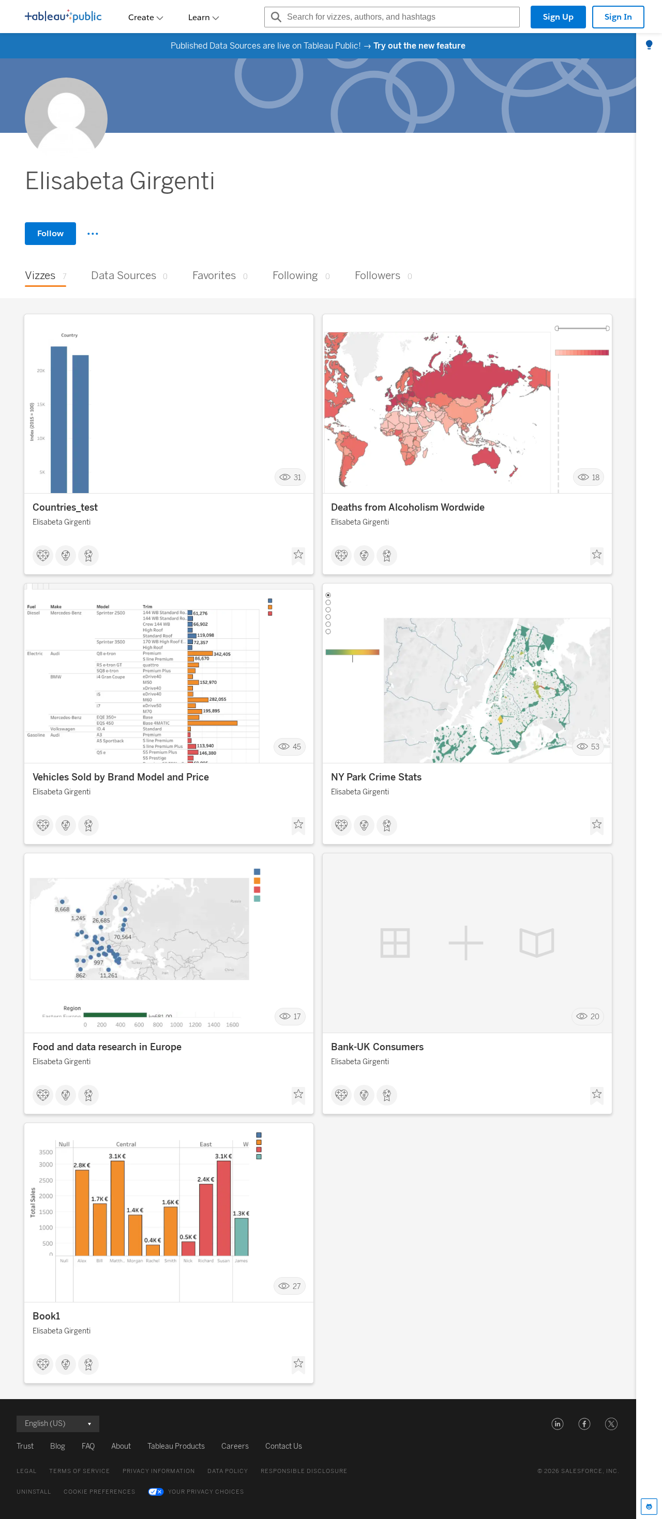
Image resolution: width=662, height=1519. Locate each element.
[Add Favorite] (298, 556)
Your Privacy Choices (206, 1492)
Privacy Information (159, 1471)
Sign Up (558, 16)
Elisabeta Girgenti (62, 522)
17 (297, 1016)
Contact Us (283, 1446)
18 (595, 477)
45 (297, 747)
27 (297, 1286)
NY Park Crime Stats (376, 777)
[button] (557, 1424)
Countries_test (65, 507)
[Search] (274, 17)
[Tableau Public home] (63, 17)
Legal (27, 1471)
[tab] (649, 45)
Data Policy (227, 1471)
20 (595, 1016)
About (121, 1446)
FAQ (88, 1446)
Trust (25, 1446)
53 (595, 747)
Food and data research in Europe (107, 1047)
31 (297, 477)
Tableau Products (176, 1446)
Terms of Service (79, 1471)
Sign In (618, 16)
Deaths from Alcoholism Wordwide (408, 507)
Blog (57, 1446)
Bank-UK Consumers (377, 1047)
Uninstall (34, 1492)
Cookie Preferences (100, 1492)
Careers (235, 1446)
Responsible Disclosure (304, 1471)
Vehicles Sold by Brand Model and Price (121, 777)
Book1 (46, 1316)
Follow (50, 233)
